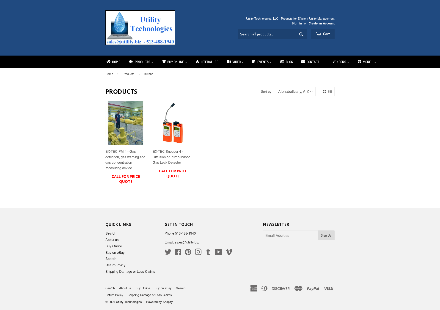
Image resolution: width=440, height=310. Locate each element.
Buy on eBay (115, 252)
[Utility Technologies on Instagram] (198, 253)
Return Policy (115, 264)
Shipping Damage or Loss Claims (130, 271)
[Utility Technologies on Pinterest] (188, 253)
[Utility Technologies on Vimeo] (229, 253)
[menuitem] (113, 62)
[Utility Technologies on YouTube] (218, 253)
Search (110, 233)
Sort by (266, 91)
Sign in (297, 23)
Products (129, 74)
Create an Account (322, 23)
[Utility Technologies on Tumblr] (208, 253)
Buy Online (113, 245)
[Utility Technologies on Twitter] (168, 253)
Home (109, 74)
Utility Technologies (129, 301)
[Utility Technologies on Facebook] (178, 253)
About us (112, 239)
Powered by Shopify (159, 301)
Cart (326, 33)
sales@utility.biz (187, 242)
